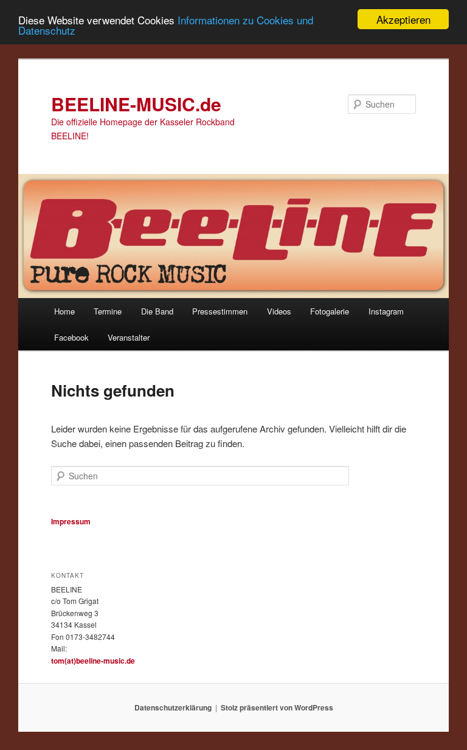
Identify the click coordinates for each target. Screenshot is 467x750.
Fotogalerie (329, 311)
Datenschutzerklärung (173, 707)
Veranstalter (129, 337)
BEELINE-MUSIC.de (136, 104)
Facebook (71, 337)
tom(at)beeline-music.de (93, 660)
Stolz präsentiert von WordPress (277, 707)
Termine (108, 311)
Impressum (71, 521)
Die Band (157, 311)
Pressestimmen (219, 311)
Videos (279, 311)
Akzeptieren (403, 19)
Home (64, 311)
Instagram (386, 311)
